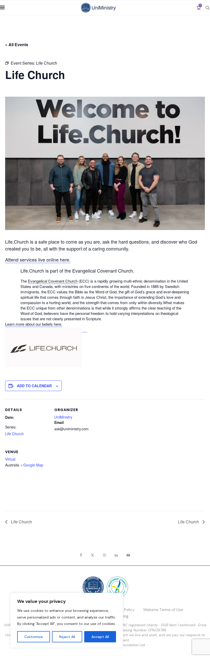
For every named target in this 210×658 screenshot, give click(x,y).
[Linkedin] (116, 555)
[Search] (207, 7)
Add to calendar (34, 385)
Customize (33, 636)
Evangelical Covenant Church (53, 281)
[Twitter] (92, 555)
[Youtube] (128, 555)
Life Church (14, 433)
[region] (66, 620)
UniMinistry (63, 417)
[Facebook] (81, 555)
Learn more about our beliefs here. (33, 324)
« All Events (16, 44)
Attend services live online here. (37, 259)
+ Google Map (31, 464)
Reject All (67, 636)
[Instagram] (104, 555)
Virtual (10, 459)
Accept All (100, 636)
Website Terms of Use (163, 609)
